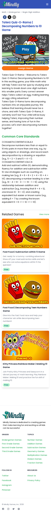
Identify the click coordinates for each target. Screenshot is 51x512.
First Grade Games (11, 443)
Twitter (5, 475)
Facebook (6, 480)
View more (44, 214)
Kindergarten (14, 12)
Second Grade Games (12, 447)
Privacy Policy (33, 480)
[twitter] (9, 17)
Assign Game (25, 68)
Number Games (34, 440)
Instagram (7, 485)
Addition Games (34, 443)
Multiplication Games (37, 455)
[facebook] (5, 17)
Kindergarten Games (11, 440)
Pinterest (6, 490)
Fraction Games (34, 462)
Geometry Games (35, 451)
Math (4, 12)
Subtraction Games (36, 447)
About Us (31, 475)
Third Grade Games (11, 451)
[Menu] (47, 4)
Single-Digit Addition (31, 12)
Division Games (34, 459)
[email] (14, 17)
